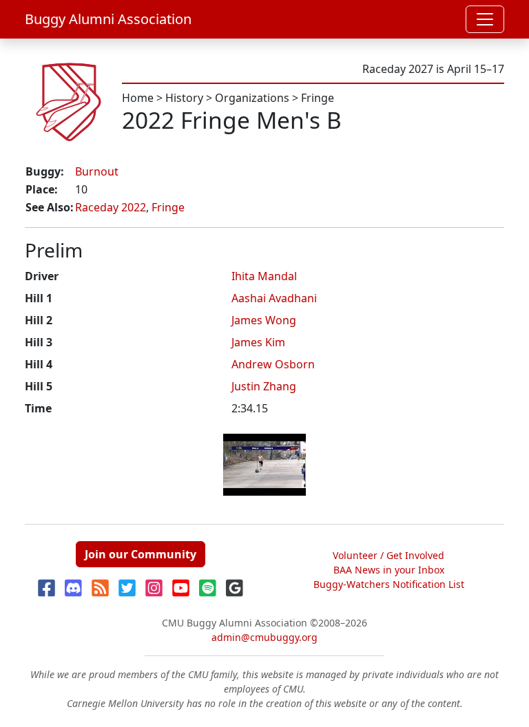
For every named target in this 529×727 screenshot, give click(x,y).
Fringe (317, 97)
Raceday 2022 (110, 207)
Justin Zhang (263, 386)
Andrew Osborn (273, 364)
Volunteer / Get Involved (388, 555)
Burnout (96, 171)
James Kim (258, 342)
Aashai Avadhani (274, 298)
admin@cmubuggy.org (264, 637)
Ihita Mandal (264, 276)
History (184, 97)
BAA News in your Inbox (388, 569)
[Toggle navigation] (485, 19)
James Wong (263, 320)
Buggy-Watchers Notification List (388, 584)
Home (138, 97)
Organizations (252, 97)
